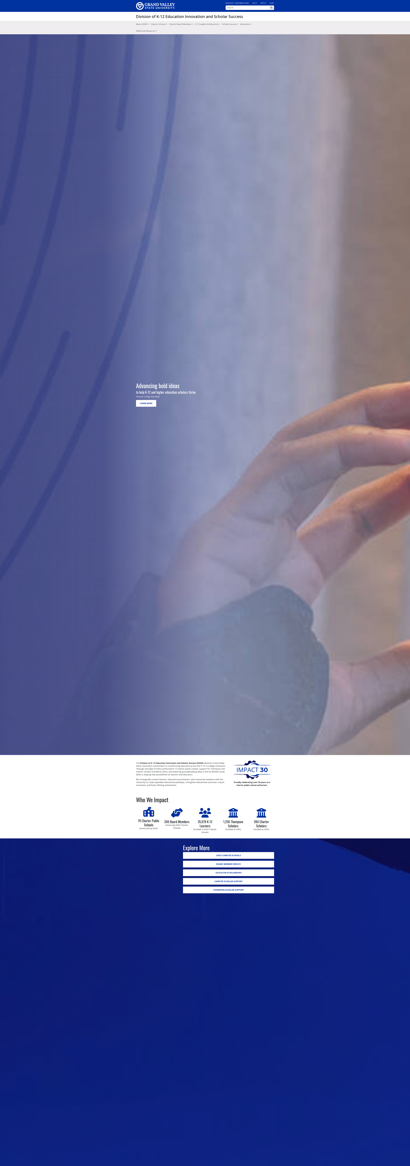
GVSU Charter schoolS (228, 855)
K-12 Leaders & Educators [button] (207, 24)
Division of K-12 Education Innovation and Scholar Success (189, 16)
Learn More (146, 403)
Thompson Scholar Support (228, 890)
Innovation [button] (245, 24)
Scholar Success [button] (229, 24)
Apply (263, 3)
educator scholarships (229, 872)
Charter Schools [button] (158, 24)
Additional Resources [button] (146, 31)
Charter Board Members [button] (180, 24)
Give (272, 3)
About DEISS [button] (142, 24)
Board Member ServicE (228, 864)
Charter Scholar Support (228, 881)
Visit (254, 3)
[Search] (271, 7)
